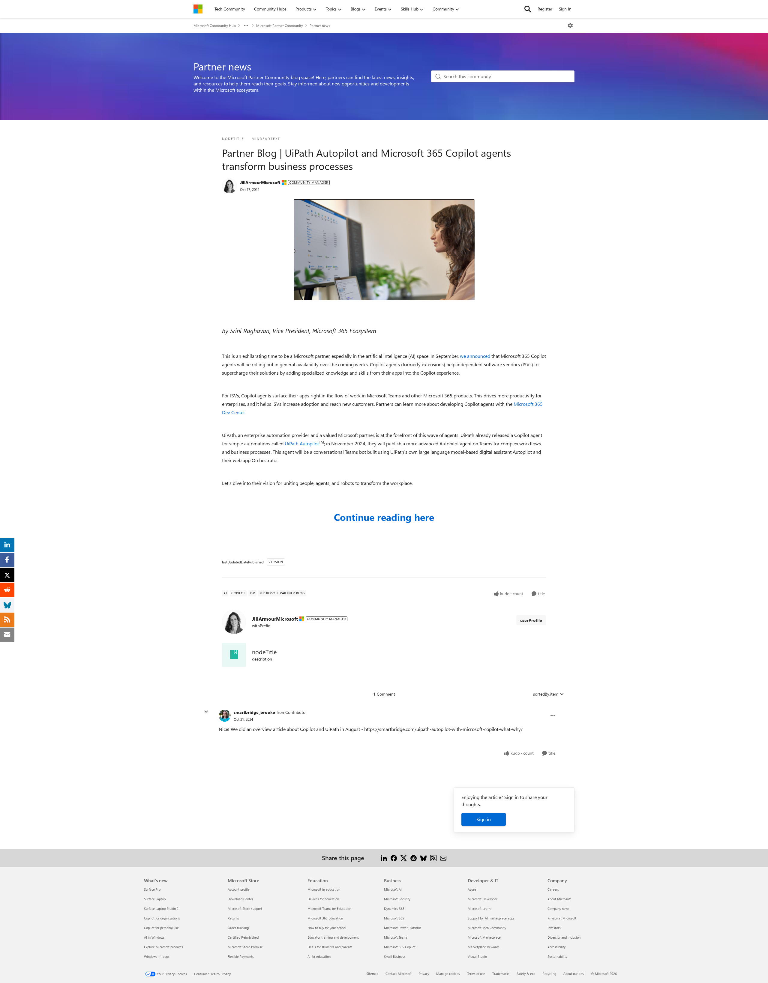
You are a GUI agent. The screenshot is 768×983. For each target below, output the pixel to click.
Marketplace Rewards (484, 947)
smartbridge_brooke (254, 712)
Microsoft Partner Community (279, 25)
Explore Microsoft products (163, 947)
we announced (475, 356)
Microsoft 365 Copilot (400, 947)
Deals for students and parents (330, 947)
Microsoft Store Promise (245, 947)
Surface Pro (152, 889)
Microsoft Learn (479, 908)
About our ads (573, 973)
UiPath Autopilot (302, 443)
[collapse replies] (206, 711)
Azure (472, 889)
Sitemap (372, 973)
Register (545, 9)
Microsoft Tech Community (487, 927)
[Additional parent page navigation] (246, 25)
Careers (553, 889)
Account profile (239, 889)
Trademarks (500, 973)
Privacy (424, 973)
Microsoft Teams (396, 937)
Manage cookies (448, 973)
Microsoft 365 (394, 918)
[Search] (527, 9)
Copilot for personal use (161, 927)
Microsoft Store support (245, 908)
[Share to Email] (443, 857)
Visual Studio (477, 956)
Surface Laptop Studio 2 (161, 908)
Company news (558, 908)
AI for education (319, 956)
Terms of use (476, 973)
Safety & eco (526, 973)
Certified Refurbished (243, 937)
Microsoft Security (397, 899)
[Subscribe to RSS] (433, 857)
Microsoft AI (393, 889)
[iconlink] (234, 655)
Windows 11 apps (157, 956)
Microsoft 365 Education (325, 918)
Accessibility (557, 947)
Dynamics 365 (394, 908)
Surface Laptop (155, 899)
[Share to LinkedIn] (384, 857)
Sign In (565, 9)
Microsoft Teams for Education (329, 908)
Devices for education (323, 899)
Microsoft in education (324, 889)
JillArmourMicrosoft (260, 182)
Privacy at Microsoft (562, 918)
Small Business (395, 956)
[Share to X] (403, 857)
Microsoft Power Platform (402, 927)
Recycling (549, 973)
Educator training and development (333, 937)
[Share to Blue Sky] (423, 857)
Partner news (320, 25)
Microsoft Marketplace (484, 937)
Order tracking (238, 927)
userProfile (531, 620)
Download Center (240, 899)
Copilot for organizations (162, 918)
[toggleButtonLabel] (570, 25)
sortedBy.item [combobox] (545, 694)
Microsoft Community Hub (215, 25)
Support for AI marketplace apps (491, 918)
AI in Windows (154, 937)
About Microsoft (559, 899)
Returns (233, 918)
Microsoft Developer (482, 899)
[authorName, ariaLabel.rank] (229, 185)
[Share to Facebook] (394, 857)
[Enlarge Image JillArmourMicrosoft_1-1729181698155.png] (384, 249)
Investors (554, 927)
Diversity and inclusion (564, 937)
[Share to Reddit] (413, 857)
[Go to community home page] (198, 8)
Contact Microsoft (399, 973)
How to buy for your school (327, 927)
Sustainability (557, 956)
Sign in (483, 819)
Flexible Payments (241, 956)
